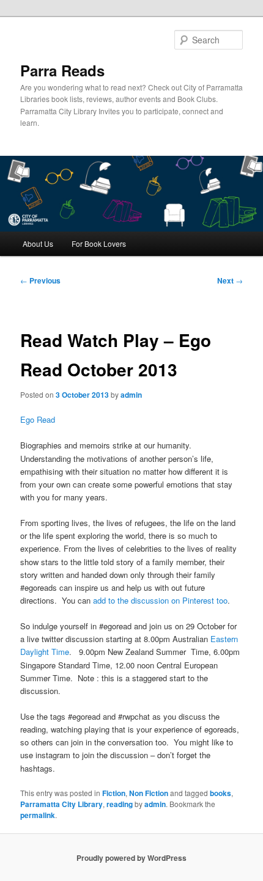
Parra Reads (62, 70)
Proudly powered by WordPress (131, 857)
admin (131, 394)
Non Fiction (148, 793)
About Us (38, 243)
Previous (40, 280)
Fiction (113, 793)
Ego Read (37, 419)
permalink (37, 815)
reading (119, 804)
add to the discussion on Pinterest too (160, 600)
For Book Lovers (99, 243)
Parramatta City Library (61, 804)
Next (230, 280)
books (220, 793)
